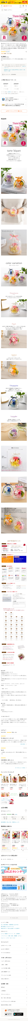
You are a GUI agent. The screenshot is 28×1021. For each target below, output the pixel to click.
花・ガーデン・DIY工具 (14, 893)
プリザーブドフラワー (14, 895)
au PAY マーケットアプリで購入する (14, 111)
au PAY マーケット (4, 893)
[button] (26, 51)
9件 (16, 814)
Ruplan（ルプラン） (13, 903)
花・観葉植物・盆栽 (4, 895)
